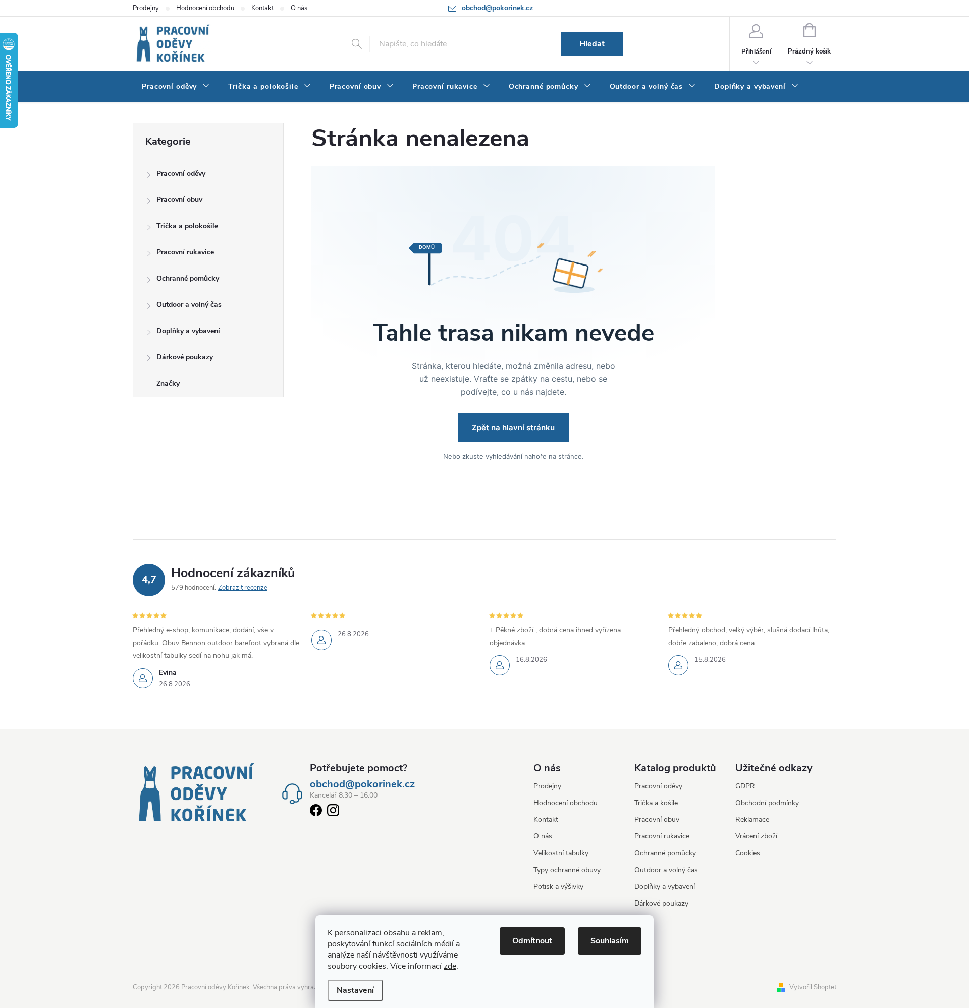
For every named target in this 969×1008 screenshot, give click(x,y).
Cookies (747, 853)
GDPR (745, 786)
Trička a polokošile (187, 226)
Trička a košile (656, 803)
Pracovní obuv (179, 199)
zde (450, 966)
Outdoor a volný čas (189, 304)
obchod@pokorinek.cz (362, 784)
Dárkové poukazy (184, 357)
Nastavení (355, 990)
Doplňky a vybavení (188, 331)
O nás (299, 8)
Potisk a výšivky (558, 886)
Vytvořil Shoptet (812, 987)
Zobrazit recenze (242, 587)
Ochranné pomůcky (187, 278)
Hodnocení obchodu (205, 8)
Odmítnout (532, 940)
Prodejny (146, 8)
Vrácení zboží (756, 836)
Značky (168, 383)
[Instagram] (333, 812)
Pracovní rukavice (185, 252)
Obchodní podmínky (767, 803)
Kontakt (262, 8)
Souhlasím (609, 940)
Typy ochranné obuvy (567, 870)
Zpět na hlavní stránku (513, 427)
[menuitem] (176, 86)
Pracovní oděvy (180, 173)
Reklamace (752, 819)
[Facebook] (316, 812)
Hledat (592, 43)
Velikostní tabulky (560, 853)
